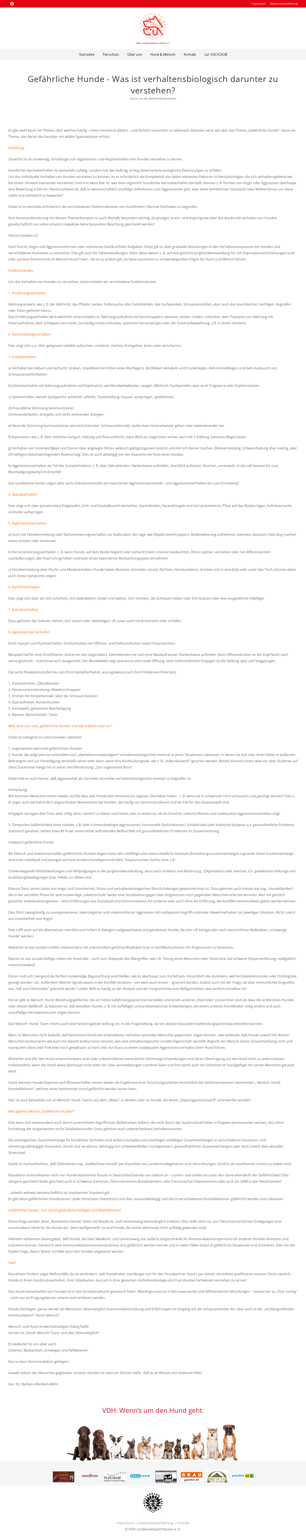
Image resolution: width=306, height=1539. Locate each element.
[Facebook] (12, 4)
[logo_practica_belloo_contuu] (217, 1477)
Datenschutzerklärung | (157, 1523)
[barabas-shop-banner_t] (140, 1473)
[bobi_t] (243, 1473)
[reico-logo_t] (191, 1473)
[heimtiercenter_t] (63, 1477)
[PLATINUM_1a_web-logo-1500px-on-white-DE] (89, 1475)
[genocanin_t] (115, 1477)
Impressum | (127, 1523)
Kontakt (183, 1523)
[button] (144, 54)
